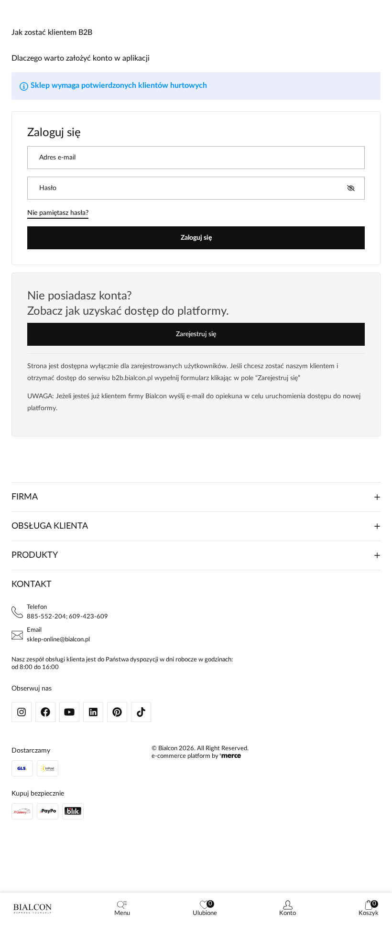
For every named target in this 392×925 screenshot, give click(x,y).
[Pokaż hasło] (350, 188)
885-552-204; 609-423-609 (67, 617)
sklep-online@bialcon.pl (58, 640)
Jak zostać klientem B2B (51, 32)
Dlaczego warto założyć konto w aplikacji (80, 58)
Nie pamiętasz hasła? (57, 213)
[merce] (230, 756)
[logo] (32, 908)
